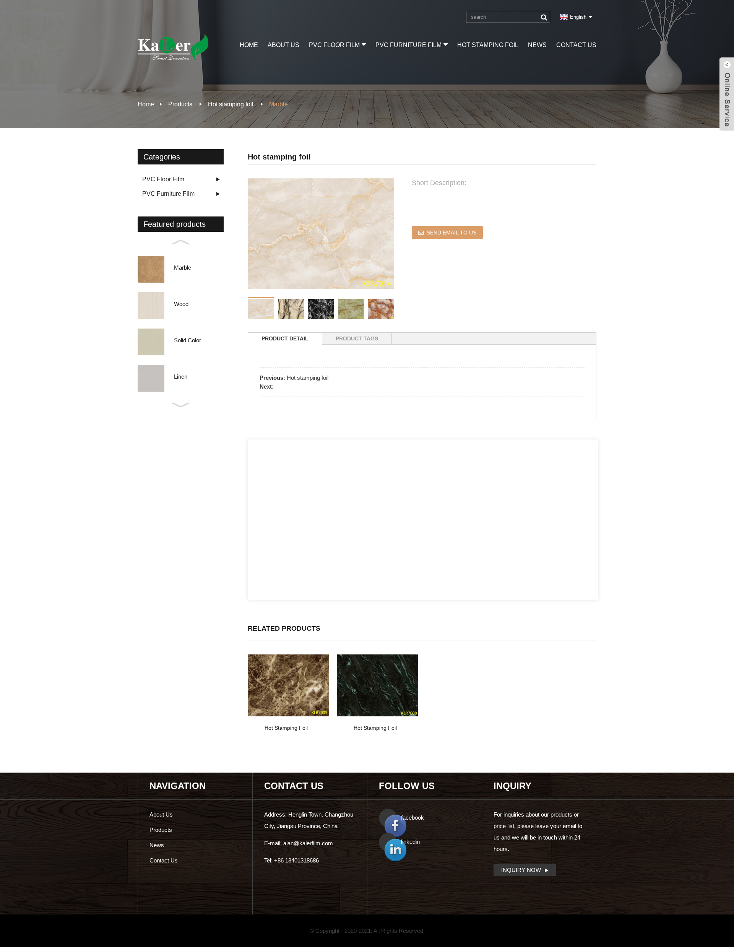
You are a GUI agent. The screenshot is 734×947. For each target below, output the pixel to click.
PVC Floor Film (334, 45)
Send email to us (451, 232)
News (537, 45)
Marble (278, 104)
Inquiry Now (521, 870)
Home (249, 45)
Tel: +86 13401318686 (291, 860)
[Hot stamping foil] (288, 685)
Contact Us (576, 45)
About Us (283, 45)
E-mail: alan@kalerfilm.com (298, 843)
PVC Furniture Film (408, 45)
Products (180, 104)
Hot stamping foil (487, 45)
